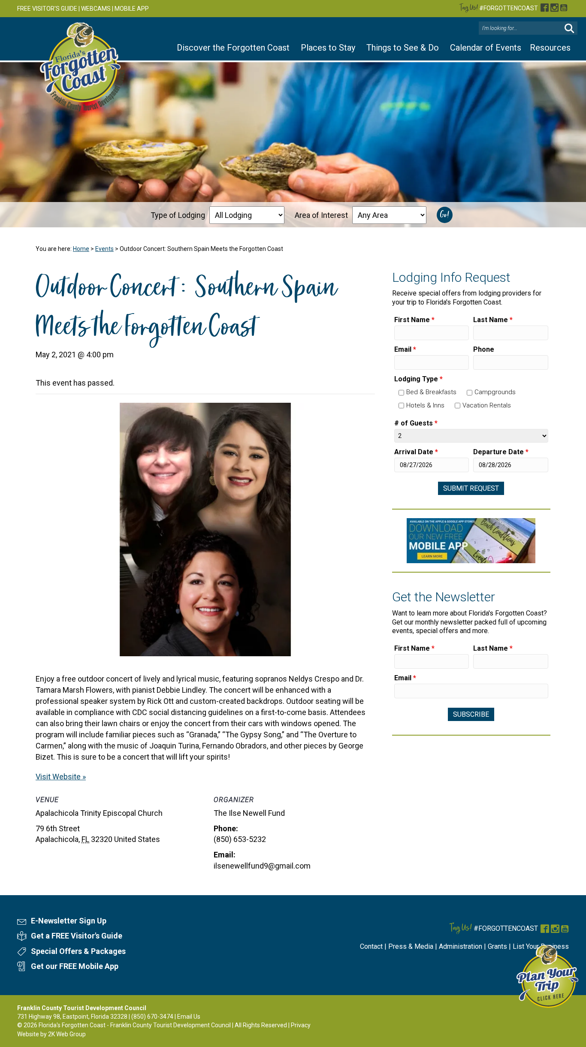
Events (104, 248)
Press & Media (410, 946)
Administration (460, 946)
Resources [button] (550, 47)
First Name (414, 320)
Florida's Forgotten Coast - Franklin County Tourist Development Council (135, 1025)
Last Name (493, 320)
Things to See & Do (402, 47)
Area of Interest (321, 215)
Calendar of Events (485, 47)
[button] (569, 28)
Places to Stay (328, 47)
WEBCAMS (96, 8)
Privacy (301, 1025)
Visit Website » (61, 776)
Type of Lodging (178, 215)
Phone (483, 349)
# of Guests (416, 423)
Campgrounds (495, 392)
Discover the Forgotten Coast (233, 47)
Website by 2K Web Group (51, 1034)
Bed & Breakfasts (431, 392)
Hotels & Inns (425, 405)
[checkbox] (401, 392)
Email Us (188, 1016)
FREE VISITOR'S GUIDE (47, 8)
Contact (371, 946)
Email (405, 349)
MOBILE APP (132, 8)
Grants (497, 946)
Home (81, 248)
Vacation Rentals (486, 405)
